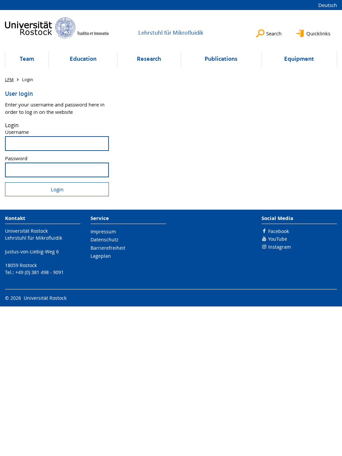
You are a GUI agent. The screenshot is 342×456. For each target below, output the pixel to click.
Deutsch (327, 5)
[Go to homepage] (57, 28)
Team (27, 59)
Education (83, 59)
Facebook (278, 231)
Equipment (299, 59)
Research (149, 59)
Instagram (279, 247)
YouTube (277, 239)
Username (17, 132)
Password (16, 158)
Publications (221, 59)
